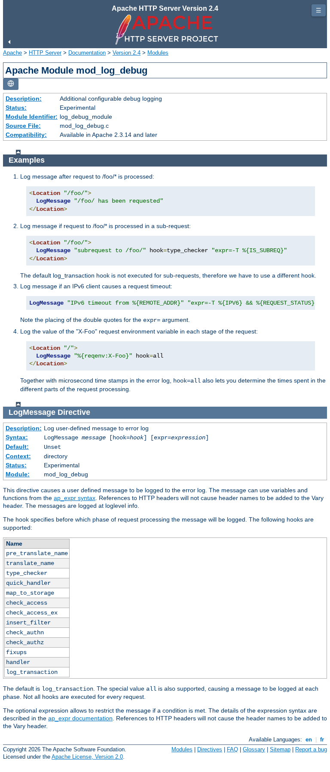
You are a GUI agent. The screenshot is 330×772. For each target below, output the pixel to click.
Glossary (254, 749)
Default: (17, 446)
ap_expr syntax (74, 497)
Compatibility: (26, 134)
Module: (18, 474)
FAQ (232, 749)
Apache (12, 52)
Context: (18, 456)
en (309, 739)
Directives (209, 749)
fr (322, 739)
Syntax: (17, 437)
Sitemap (280, 749)
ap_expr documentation (80, 718)
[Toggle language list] (10, 84)
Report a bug (311, 749)
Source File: (23, 125)
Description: (24, 98)
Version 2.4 (127, 52)
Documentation (87, 52)
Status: (16, 107)
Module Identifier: (32, 116)
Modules (157, 52)
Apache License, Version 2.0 (87, 756)
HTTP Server (45, 52)
